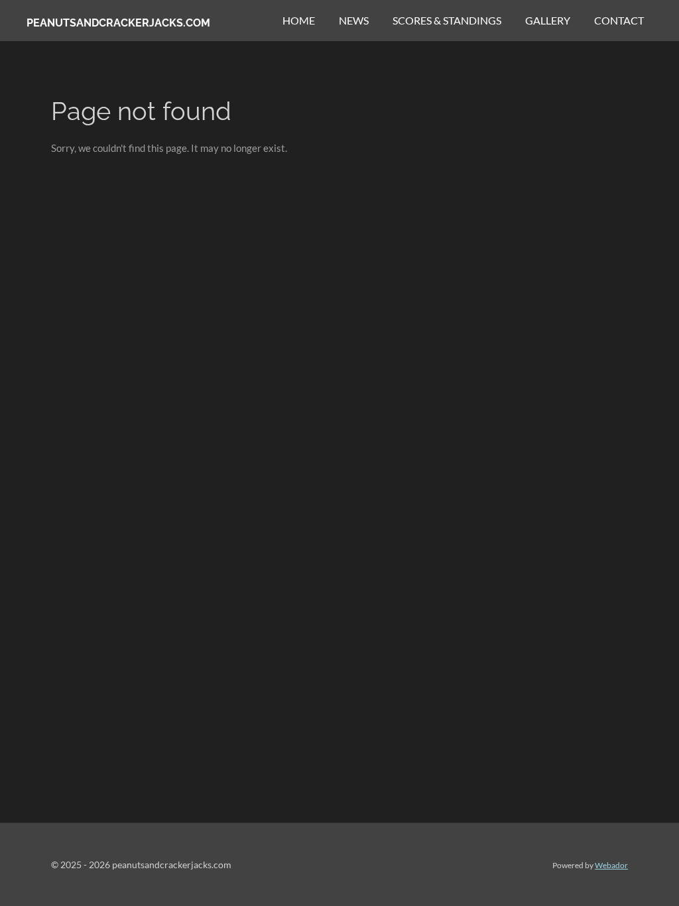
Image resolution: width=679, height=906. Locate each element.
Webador (611, 865)
